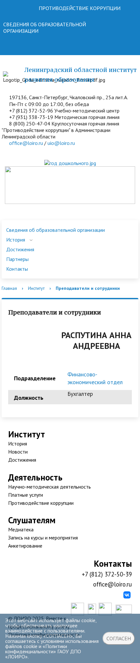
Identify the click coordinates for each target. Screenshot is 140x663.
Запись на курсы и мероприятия (43, 537)
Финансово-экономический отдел (95, 378)
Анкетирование (25, 545)
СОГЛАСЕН (118, 638)
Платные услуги (25, 494)
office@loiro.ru (26, 143)
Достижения (20, 249)
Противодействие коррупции (41, 503)
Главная (9, 288)
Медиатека (21, 529)
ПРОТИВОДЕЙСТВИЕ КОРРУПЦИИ (79, 8)
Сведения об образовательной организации (55, 230)
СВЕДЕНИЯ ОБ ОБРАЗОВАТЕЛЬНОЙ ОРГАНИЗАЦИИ (44, 27)
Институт (36, 288)
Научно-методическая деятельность (49, 486)
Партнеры (17, 259)
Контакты (17, 269)
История (15, 239)
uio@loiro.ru (61, 143)
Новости (18, 451)
